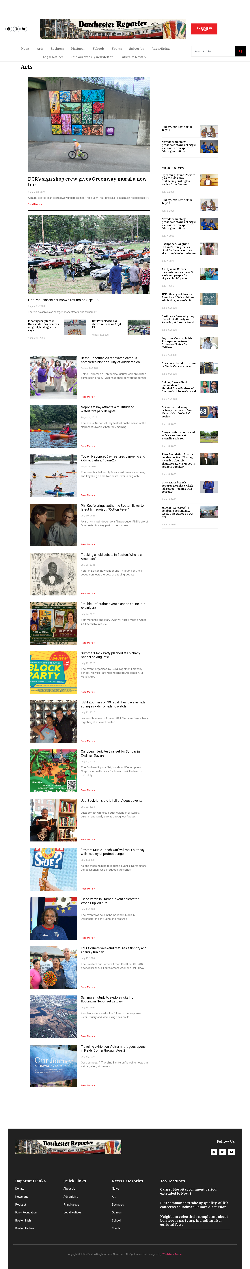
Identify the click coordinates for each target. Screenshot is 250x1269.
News (25, 48)
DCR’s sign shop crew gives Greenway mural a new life (87, 182)
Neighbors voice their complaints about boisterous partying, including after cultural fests (194, 1221)
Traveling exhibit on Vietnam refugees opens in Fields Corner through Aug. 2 (113, 1048)
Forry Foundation (26, 1212)
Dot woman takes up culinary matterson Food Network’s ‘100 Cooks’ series (177, 412)
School (116, 1220)
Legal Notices (53, 57)
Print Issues (71, 1204)
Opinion (117, 1212)
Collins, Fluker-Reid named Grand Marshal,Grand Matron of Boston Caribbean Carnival (179, 387)
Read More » (35, 204)
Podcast (20, 1204)
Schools (99, 48)
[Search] (240, 51)
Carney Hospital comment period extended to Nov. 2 (188, 1191)
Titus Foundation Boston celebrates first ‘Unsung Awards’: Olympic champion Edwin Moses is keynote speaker (178, 460)
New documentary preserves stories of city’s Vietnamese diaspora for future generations (179, 146)
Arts (40, 48)
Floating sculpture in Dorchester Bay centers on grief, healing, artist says (43, 325)
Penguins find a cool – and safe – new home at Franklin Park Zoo (178, 435)
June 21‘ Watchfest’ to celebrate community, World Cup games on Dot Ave (177, 512)
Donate (19, 1188)
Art (113, 1196)
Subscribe (136, 48)
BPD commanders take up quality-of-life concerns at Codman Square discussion (194, 1205)
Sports (117, 48)
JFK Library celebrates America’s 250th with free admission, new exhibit (178, 297)
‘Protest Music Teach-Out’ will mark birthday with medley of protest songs (113, 852)
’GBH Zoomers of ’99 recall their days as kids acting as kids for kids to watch (113, 704)
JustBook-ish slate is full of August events (112, 800)
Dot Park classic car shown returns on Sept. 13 (63, 300)
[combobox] (213, 51)
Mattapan (78, 48)
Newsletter (22, 1196)
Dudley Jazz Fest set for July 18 (177, 128)
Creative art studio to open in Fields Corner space (179, 365)
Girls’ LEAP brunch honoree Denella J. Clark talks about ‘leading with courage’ (177, 487)
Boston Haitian (24, 1228)
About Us (69, 1188)
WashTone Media (172, 1254)
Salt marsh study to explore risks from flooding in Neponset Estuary (108, 999)
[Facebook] (8, 29)
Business (57, 48)
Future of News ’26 (134, 57)
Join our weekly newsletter (92, 57)
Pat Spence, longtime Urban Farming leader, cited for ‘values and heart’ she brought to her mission (179, 248)
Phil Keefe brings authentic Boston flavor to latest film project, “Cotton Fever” (112, 507)
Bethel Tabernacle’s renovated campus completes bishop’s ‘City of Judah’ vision (110, 360)
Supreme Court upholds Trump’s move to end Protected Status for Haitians (177, 343)
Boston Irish (23, 1220)
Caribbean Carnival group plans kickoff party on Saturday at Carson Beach (178, 319)
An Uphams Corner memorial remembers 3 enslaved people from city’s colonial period (177, 273)
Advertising (161, 48)
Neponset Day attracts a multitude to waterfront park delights (107, 409)
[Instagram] (16, 29)
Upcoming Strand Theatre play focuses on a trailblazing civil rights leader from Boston (178, 179)
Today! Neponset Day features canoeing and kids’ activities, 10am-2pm (113, 458)
